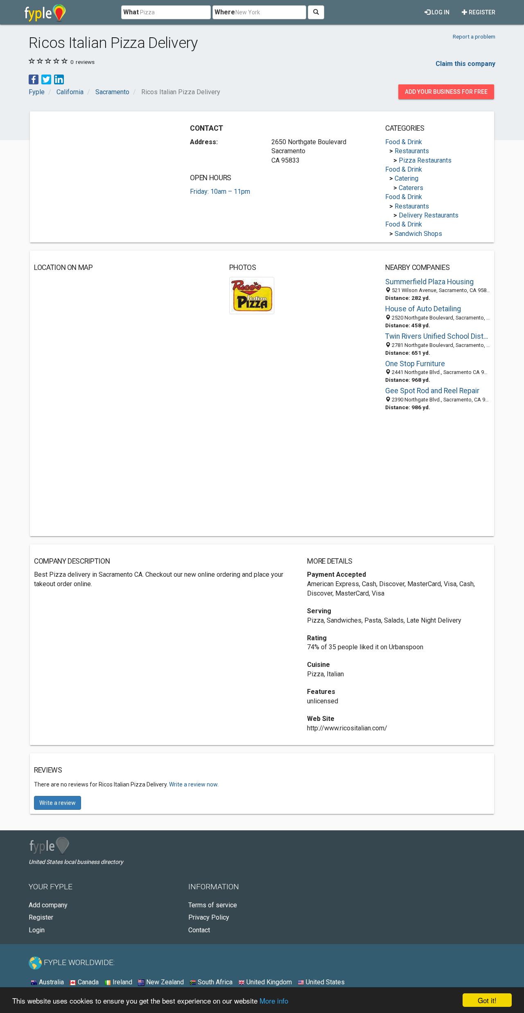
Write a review (57, 803)
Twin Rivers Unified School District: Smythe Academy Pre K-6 (437, 336)
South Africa (214, 982)
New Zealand (164, 982)
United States (324, 982)
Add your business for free (446, 91)
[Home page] (45, 12)
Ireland (121, 982)
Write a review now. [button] (194, 784)
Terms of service (212, 905)
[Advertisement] (103, 173)
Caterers (411, 188)
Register (481, 12)
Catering (406, 178)
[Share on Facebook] (33, 79)
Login (37, 930)
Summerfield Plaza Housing (429, 282)
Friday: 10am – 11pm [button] (220, 191)
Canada (87, 982)
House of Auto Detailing (423, 309)
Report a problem (474, 36)
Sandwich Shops (418, 234)
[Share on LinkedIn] (59, 79)
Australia (50, 982)
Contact (199, 930)
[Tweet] (46, 79)
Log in (439, 12)
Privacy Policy (208, 917)
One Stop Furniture (415, 364)
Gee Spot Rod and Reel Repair (432, 391)
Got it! (487, 1000)
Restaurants (412, 151)
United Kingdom (268, 982)
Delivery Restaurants (428, 215)
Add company (48, 905)
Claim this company (465, 64)
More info (274, 1000)
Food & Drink (403, 142)
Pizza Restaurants (425, 160)
